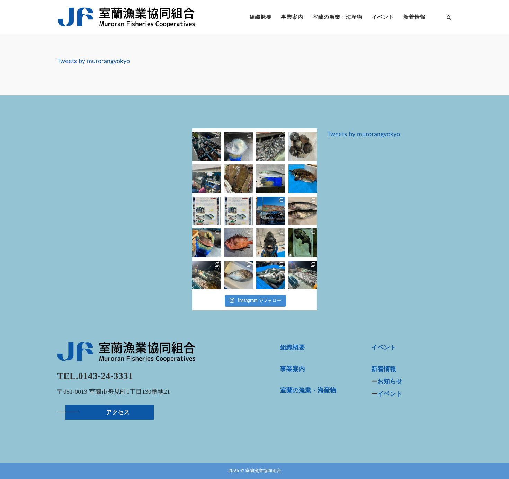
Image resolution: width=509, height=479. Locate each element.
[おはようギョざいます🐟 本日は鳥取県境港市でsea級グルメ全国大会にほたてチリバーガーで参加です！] (270, 211)
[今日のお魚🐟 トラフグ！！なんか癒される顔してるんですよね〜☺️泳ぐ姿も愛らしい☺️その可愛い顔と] (302, 178)
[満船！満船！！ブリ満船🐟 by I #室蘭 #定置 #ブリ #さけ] (302, 275)
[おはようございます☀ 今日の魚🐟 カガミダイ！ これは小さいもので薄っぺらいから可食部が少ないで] (238, 146)
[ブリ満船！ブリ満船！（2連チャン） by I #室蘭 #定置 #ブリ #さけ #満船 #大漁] (270, 275)
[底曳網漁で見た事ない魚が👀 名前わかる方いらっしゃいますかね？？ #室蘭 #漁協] (302, 242)
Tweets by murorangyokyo (93, 61)
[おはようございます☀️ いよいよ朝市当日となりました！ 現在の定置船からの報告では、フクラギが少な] (238, 178)
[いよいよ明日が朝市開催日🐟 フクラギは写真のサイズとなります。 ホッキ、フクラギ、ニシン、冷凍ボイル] (270, 178)
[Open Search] (449, 18)
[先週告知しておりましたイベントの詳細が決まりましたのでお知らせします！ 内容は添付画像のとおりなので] (238, 211)
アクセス (118, 412)
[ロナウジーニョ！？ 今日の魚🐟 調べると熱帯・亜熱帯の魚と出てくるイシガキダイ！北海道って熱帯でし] (270, 242)
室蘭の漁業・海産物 (338, 17)
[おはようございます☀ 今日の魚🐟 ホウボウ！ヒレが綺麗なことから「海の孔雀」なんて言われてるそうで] (206, 242)
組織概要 (261, 17)
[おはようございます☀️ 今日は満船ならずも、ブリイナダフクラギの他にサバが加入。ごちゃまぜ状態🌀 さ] (206, 275)
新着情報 (414, 17)
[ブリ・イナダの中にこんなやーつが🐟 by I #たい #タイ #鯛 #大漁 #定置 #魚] (238, 275)
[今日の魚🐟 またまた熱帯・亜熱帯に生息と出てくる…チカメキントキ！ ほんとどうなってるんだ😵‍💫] (238, 242)
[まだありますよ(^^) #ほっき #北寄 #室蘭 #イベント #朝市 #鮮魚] (302, 146)
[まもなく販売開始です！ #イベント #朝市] (206, 178)
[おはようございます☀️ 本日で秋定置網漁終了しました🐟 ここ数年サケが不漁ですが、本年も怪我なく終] (206, 146)
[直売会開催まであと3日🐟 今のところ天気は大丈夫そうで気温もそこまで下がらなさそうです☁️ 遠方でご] (206, 211)
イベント (383, 17)
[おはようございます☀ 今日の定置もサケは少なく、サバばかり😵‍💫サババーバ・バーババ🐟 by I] (270, 146)
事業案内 (292, 17)
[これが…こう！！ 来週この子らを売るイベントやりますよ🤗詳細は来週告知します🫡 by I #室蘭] (302, 211)
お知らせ (389, 381)
